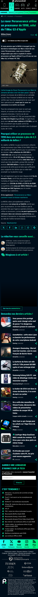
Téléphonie (4, 8)
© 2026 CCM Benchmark (23, 555)
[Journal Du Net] (10, 567)
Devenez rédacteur (22, 551)
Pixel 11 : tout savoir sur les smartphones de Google (18, 498)
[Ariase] (27, 575)
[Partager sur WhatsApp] (28, 228)
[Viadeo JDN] (10, 575)
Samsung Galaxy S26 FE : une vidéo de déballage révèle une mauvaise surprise (24, 378)
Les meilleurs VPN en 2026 (13, 536)
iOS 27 (7, 509)
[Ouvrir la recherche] (36, 1)
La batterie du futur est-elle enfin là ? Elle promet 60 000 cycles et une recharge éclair (24, 364)
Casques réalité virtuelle (20, 416)
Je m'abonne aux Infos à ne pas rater (18, 41)
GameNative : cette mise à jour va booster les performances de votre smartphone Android (25, 337)
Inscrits (26, 545)
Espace (28, 8)
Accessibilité (11, 555)
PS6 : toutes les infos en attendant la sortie (18, 511)
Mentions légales (13, 553)
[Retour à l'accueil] (19, 1)
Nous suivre (34, 228)
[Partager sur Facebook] (9, 228)
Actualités (15, 330)
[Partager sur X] (3, 228)
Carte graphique (19, 12)
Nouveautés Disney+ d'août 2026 (15, 517)
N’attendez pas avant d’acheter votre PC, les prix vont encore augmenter (23, 453)
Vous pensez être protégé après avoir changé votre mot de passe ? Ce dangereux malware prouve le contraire (24, 322)
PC (11, 8)
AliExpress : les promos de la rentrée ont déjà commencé (19, 494)
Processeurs (32, 12)
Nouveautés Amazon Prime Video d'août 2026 (19, 519)
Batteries (11, 12)
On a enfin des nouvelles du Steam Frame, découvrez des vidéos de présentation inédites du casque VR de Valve (24, 408)
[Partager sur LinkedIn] (16, 228)
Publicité (5, 553)
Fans (4, 545)
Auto (23, 8)
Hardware (10, 16)
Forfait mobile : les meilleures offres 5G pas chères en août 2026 (18, 525)
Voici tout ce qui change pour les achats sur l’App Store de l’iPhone (24, 424)
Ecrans (26, 12)
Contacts (31, 551)
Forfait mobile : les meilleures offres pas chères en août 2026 (20, 530)
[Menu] (2, 1)
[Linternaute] (27, 567)
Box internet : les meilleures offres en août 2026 (20, 522)
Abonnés (19, 545)
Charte (34, 553)
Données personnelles (25, 553)
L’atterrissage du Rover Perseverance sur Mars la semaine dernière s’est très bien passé (18, 91)
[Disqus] (19, 282)
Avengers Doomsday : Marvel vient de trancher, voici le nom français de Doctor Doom (24, 351)
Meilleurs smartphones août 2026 (15, 533)
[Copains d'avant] (27, 571)
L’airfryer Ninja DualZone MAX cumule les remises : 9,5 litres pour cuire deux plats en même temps (24, 438)
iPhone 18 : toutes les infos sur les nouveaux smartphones (18, 505)
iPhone (15, 430)
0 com (32, 35)
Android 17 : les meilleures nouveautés (17, 502)
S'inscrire (19, 482)
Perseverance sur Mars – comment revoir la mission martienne (16, 196)
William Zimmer (6, 34)
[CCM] (27, 563)
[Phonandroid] (4, 581)
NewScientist (12, 223)
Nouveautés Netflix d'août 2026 (15, 514)
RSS (34, 545)
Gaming (17, 8)
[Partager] (36, 35)
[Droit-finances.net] (10, 571)
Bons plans (16, 446)
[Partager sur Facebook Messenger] (22, 228)
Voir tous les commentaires (11, 308)
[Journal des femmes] (10, 563)
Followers (11, 545)
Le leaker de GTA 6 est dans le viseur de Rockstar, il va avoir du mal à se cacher (24, 391)
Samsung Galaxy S (18, 384)
